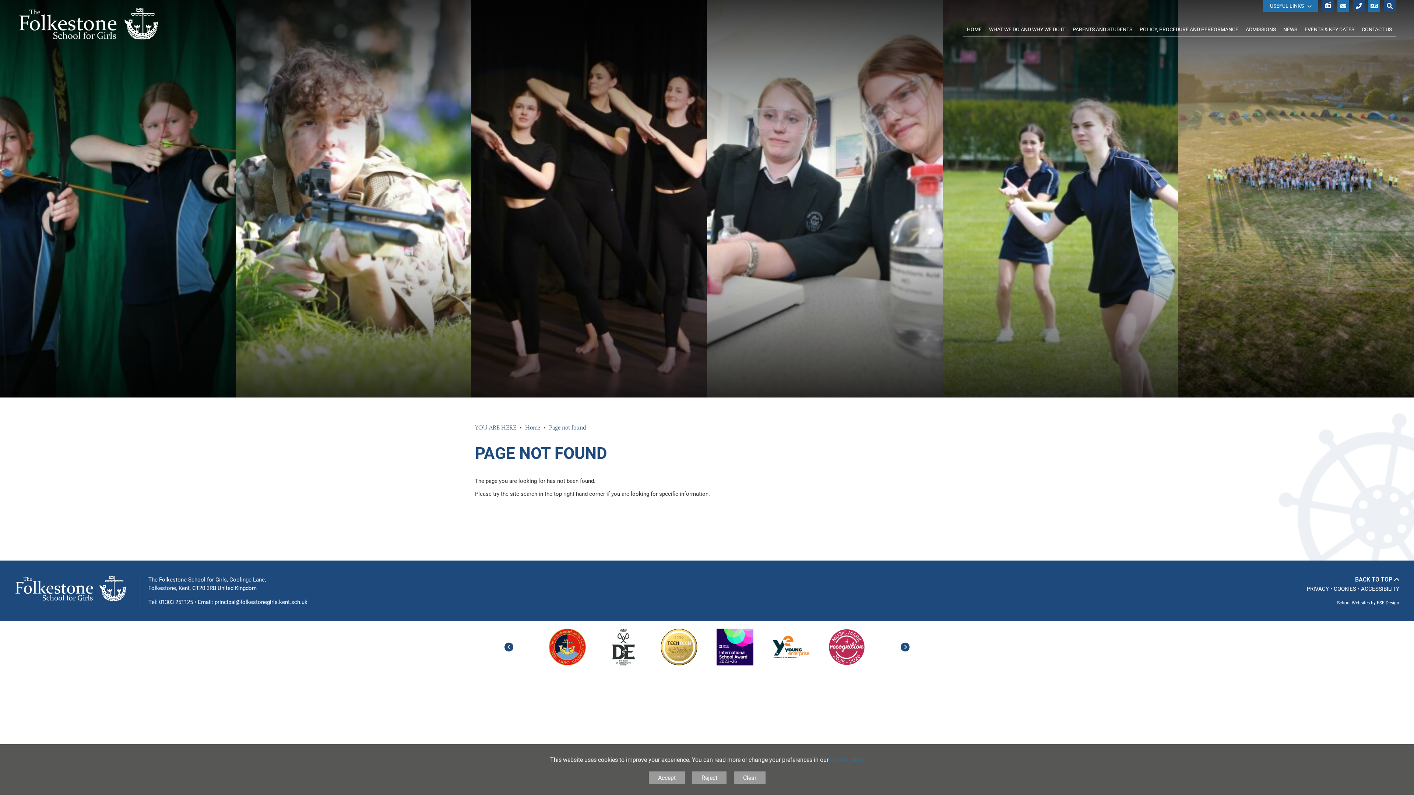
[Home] (88, 23)
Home (532, 427)
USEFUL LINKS (1287, 5)
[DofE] (623, 647)
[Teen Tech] (679, 647)
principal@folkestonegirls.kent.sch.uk (261, 601)
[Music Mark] (846, 647)
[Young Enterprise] (791, 647)
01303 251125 (176, 601)
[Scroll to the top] (1377, 579)
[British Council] (735, 647)
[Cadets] (567, 647)
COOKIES (1345, 588)
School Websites (1353, 602)
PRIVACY (1318, 588)
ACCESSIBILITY (1380, 588)
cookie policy (847, 759)
